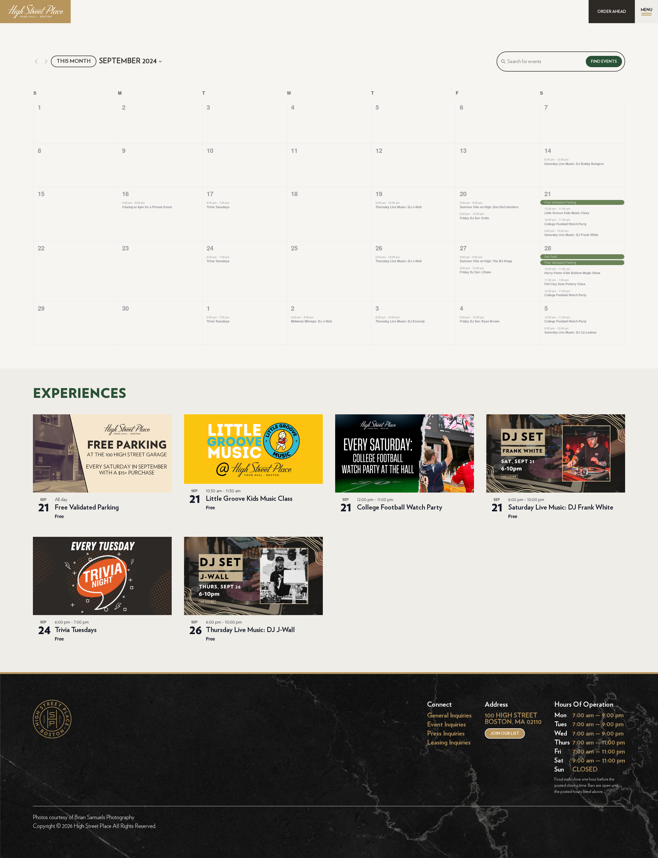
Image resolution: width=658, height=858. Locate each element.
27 (463, 247)
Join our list (504, 733)
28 (547, 247)
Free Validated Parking (87, 507)
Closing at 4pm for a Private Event (147, 207)
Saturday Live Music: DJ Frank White (571, 234)
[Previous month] (36, 61)
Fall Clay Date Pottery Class (565, 284)
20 (463, 193)
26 (379, 247)
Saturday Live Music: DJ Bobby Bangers (574, 163)
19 (379, 193)
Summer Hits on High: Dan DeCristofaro (489, 207)
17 (210, 193)
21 (547, 193)
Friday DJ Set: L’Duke (475, 272)
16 (125, 193)
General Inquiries (449, 715)
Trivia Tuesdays (218, 207)
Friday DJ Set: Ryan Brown (479, 321)
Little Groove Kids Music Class (566, 213)
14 (547, 150)
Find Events (604, 61)
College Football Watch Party (565, 224)
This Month (74, 61)
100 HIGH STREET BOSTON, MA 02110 (513, 718)
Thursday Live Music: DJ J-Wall (399, 207)
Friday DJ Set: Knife (474, 218)
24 (210, 247)
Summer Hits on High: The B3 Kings (486, 261)
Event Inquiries (446, 724)
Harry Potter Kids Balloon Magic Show (572, 272)
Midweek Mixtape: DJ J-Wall (311, 321)
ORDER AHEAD (611, 12)
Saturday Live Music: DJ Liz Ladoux (570, 332)
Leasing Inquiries (449, 742)
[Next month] (46, 61)
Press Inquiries (446, 733)
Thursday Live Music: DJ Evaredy (400, 321)
